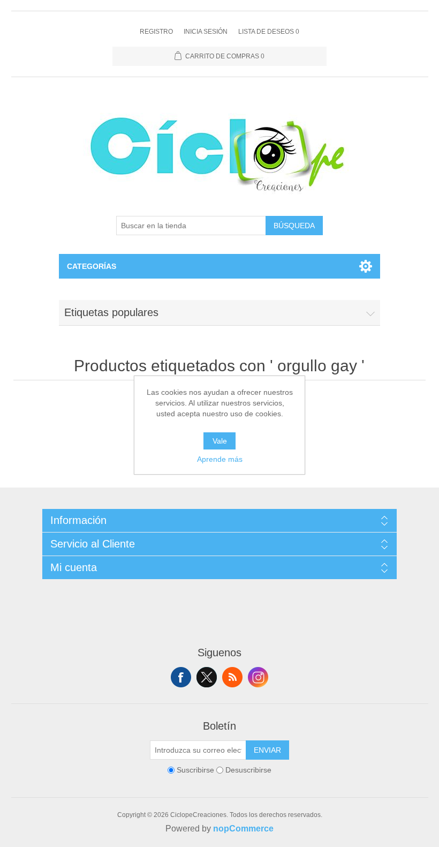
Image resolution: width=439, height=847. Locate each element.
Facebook (181, 677)
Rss (232, 677)
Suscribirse (195, 770)
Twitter (206, 677)
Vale (220, 441)
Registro (156, 31)
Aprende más (220, 459)
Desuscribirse (248, 770)
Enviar (267, 750)
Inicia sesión (206, 31)
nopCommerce (243, 828)
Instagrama (258, 677)
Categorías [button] (91, 266)
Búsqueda (294, 225)
